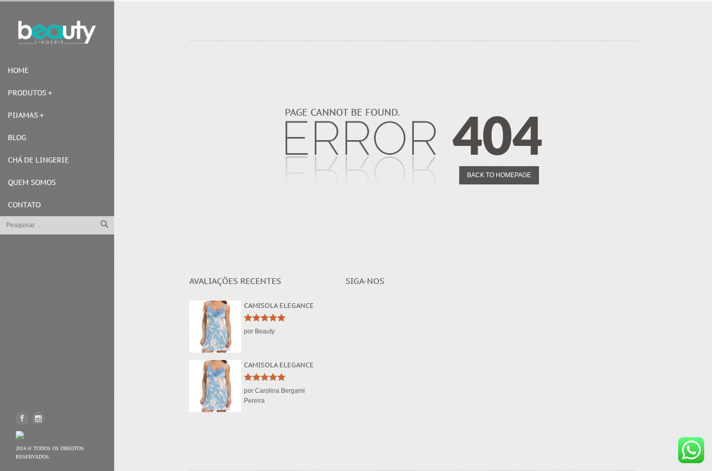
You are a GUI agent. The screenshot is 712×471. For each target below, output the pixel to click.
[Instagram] (38, 418)
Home (18, 70)
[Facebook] (22, 418)
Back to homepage (499, 175)
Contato (24, 204)
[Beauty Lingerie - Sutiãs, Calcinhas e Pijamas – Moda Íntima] (57, 32)
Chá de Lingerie (38, 160)
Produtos (27, 92)
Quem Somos (32, 182)
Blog (17, 137)
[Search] (104, 224)
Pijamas (23, 115)
